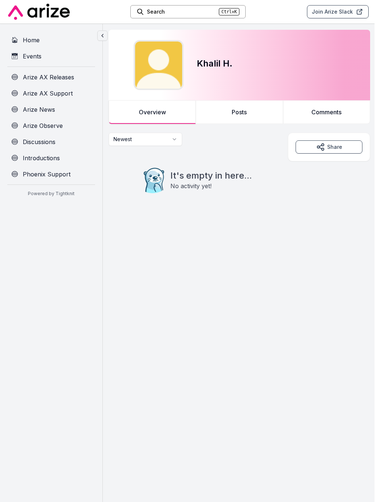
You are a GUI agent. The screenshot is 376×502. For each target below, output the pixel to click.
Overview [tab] (152, 112)
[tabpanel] (239, 178)
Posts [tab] (239, 112)
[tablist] (239, 112)
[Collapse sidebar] (102, 36)
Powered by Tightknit (51, 193)
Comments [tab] (326, 112)
